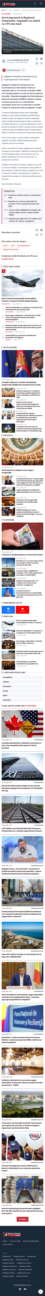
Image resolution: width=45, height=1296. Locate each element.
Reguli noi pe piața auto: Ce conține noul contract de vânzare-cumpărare (25, 219)
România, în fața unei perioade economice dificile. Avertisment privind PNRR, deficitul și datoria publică (22, 1040)
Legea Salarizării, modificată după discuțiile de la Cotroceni (28, 491)
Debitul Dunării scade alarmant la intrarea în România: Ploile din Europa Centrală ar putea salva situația (23, 327)
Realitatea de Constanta (24, 1263)
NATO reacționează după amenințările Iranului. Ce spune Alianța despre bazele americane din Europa (19, 301)
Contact (5, 1241)
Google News (7, 258)
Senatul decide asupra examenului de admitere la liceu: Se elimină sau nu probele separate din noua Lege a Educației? (29, 417)
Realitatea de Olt (21, 60)
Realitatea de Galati (8, 1276)
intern (5, 245)
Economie (16, 10)
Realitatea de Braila (25, 1266)
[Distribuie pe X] (41, 63)
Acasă (5, 10)
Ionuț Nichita (38, 740)
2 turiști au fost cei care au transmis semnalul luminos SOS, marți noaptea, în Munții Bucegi (29, 429)
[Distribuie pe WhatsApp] (37, 63)
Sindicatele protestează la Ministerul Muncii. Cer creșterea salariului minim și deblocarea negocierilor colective (21, 914)
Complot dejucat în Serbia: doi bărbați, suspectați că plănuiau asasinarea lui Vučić (21, 383)
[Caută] (35, 3)
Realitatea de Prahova (23, 1273)
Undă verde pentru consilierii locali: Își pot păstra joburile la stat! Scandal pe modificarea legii (28, 394)
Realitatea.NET (7, 1256)
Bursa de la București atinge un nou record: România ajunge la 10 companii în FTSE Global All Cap (22, 788)
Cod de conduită (7, 1244)
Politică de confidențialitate (31, 1241)
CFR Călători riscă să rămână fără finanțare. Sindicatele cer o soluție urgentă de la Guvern (22, 829)
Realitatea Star (31, 1256)
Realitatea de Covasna (9, 1269)
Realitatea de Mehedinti (25, 1269)
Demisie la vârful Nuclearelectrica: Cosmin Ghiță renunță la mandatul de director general (29, 594)
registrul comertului (10, 249)
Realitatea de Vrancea (22, 1260)
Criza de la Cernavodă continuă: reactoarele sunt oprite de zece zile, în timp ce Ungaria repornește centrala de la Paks (22, 1125)
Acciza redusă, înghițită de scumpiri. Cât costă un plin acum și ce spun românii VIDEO (25, 212)
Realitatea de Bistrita (9, 1273)
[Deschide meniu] (41, 3)
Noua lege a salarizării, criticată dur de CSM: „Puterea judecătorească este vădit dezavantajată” (23, 317)
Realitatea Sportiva (19, 1256)
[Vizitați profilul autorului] (4, 61)
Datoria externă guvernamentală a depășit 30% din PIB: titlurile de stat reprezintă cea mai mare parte (22, 1211)
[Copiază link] (37, 59)
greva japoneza (24, 245)
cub (12, 245)
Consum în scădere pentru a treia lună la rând (24, 196)
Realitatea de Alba (8, 1260)
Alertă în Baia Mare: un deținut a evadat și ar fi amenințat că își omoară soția (24, 308)
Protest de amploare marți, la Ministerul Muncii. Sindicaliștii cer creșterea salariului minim (21, 1168)
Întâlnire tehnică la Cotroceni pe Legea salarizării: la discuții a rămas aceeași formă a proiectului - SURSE (22, 1082)
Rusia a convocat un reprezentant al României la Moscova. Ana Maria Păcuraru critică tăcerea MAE (28, 405)
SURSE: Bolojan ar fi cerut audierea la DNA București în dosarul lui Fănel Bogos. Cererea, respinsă (29, 513)
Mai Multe (22, 1219)
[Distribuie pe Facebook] (41, 59)
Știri (10, 10)
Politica (8, 340)
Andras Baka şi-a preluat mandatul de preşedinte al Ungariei (20, 336)
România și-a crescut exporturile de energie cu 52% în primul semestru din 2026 (23, 203)
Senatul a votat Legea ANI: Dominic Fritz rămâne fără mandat (26, 502)
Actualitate (6, 304)
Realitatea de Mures (22, 1276)
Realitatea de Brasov (9, 1263)
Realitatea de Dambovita (10, 1266)
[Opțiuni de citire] (40, 1291)
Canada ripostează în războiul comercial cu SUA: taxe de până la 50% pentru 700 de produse (21, 745)
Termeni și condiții (15, 1241)
